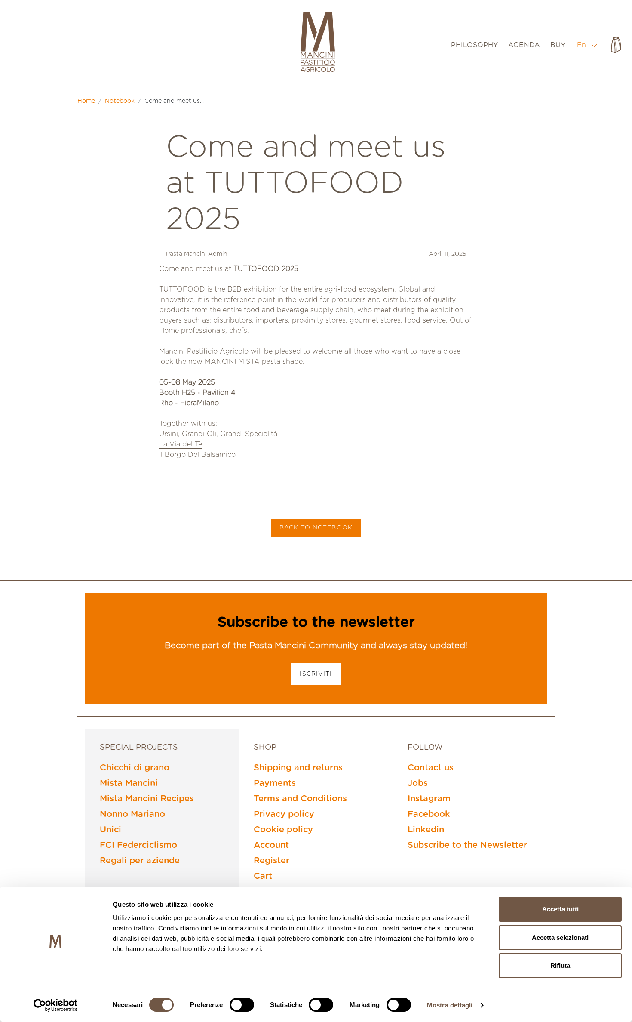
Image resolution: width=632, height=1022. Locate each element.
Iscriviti (316, 674)
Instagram (429, 798)
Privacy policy (284, 814)
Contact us (431, 767)
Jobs (418, 783)
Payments (275, 783)
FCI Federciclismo (138, 845)
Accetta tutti (560, 909)
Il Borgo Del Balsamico (197, 454)
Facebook (429, 814)
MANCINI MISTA (232, 361)
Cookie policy (283, 829)
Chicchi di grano (134, 767)
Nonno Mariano (132, 814)
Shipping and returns (298, 767)
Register (271, 860)
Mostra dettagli (450, 1005)
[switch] (242, 1005)
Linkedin (426, 829)
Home (86, 101)
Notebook (120, 101)
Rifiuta (560, 965)
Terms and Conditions (300, 798)
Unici (110, 829)
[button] (587, 45)
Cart (263, 876)
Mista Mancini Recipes (147, 798)
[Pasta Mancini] (318, 43)
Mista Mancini (129, 783)
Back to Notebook (316, 528)
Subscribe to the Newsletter (467, 845)
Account (271, 845)
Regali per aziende (140, 860)
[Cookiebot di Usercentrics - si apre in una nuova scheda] (55, 1005)
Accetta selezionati (560, 937)
